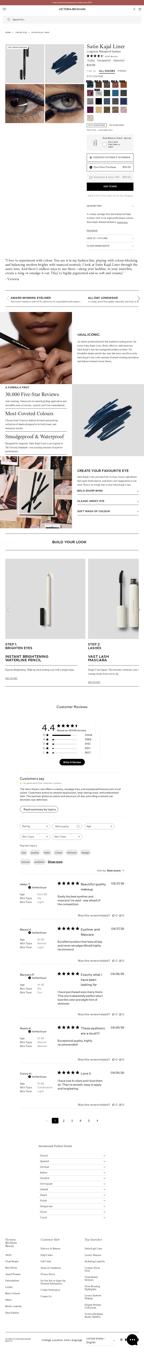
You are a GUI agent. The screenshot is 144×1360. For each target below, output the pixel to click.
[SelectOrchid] (90, 93)
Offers (8, 1300)
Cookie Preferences (50, 1290)
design (85, 852)
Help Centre (47, 1255)
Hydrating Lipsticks (95, 1261)
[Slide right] (136, 298)
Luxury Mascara (93, 1255)
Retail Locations (13, 1306)
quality (35, 852)
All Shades (107, 70)
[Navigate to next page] (97, 1120)
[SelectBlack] (98, 101)
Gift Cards (46, 1261)
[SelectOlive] (106, 93)
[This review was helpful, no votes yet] (113, 915)
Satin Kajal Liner (93, 1249)
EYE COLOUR (95, 76)
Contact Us (46, 1296)
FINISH (122, 70)
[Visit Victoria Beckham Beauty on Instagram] (121, 1340)
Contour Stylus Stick (92, 1269)
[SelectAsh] (115, 101)
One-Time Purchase (112, 167)
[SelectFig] (90, 109)
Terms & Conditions (51, 1268)
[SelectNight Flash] (123, 93)
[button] (140, 9)
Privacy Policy (48, 1274)
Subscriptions (12, 1281)
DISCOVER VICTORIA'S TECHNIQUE (111, 158)
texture (25, 861)
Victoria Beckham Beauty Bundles (94, 1315)
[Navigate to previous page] (46, 1120)
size (23, 852)
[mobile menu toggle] (4, 9)
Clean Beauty (12, 1261)
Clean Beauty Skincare (91, 1278)
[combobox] (77, 19)
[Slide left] (10, 298)
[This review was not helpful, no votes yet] (120, 915)
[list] (72, 298)
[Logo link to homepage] (72, 9)
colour (58, 852)
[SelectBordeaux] (123, 109)
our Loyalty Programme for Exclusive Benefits (72, 3)
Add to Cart (11, 678)
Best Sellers (11, 1268)
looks (47, 852)
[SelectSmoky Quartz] (115, 109)
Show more (55, 862)
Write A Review (72, 762)
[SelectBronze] (90, 118)
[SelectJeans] (106, 101)
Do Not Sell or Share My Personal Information (53, 1282)
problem (39, 861)
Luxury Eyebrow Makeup (93, 1297)
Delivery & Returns (50, 1249)
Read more (92, 230)
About (8, 1255)
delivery (72, 852)
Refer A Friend (12, 1293)
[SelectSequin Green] (106, 109)
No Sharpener (116, 125)
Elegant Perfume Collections (93, 1306)
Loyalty (9, 1287)
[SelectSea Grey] (90, 101)
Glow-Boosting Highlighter (92, 1288)
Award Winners (13, 1274)
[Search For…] (9, 20)
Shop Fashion (12, 1313)
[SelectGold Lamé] (98, 109)
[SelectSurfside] (115, 93)
